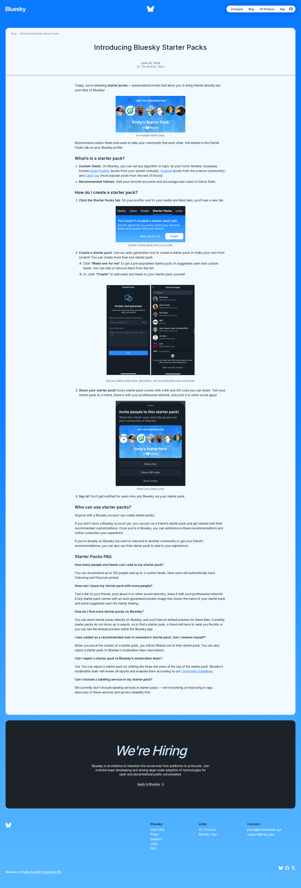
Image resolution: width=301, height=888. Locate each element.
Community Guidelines (196, 671)
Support (156, 839)
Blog (251, 9)
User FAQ (157, 829)
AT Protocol (267, 9)
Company (237, 9)
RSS (153, 848)
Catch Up (92, 175)
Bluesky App (208, 834)
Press (154, 834)
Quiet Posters (100, 171)
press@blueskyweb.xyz (264, 829)
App (282, 9)
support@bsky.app (261, 834)
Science (166, 171)
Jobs (154, 844)
